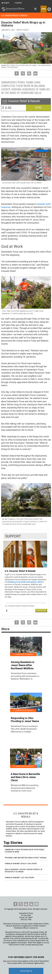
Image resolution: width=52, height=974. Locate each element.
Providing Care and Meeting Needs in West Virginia (25, 858)
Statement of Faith (41, 924)
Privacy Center (27, 924)
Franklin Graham (39, 926)
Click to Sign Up (26, 971)
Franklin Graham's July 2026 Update (19, 877)
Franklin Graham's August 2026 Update (21, 863)
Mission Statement (13, 926)
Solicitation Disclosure (11, 924)
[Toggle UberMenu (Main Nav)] (35, 9)
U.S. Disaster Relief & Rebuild (14, 15)
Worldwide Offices (21, 928)
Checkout (41, 610)
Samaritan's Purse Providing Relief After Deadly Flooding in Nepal (24, 851)
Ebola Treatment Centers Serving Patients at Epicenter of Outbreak (23, 870)
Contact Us (33, 928)
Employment (26, 926)
